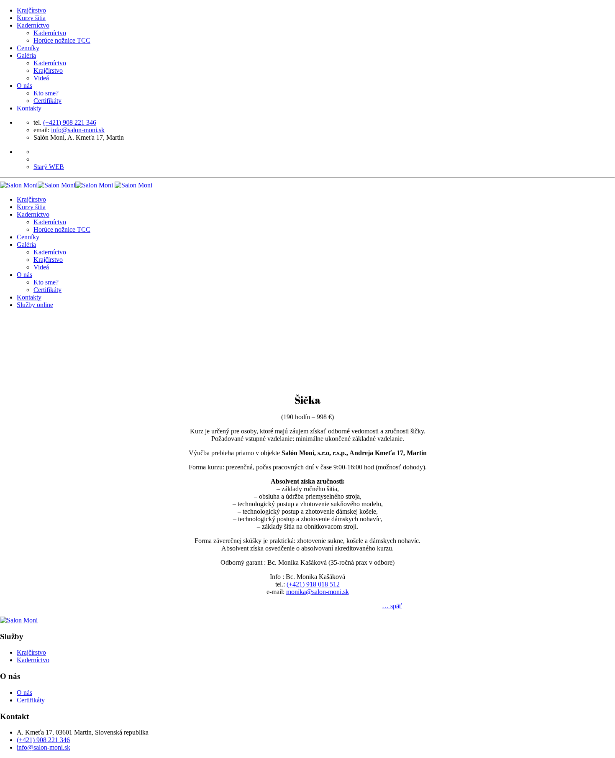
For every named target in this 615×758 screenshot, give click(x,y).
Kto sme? (46, 93)
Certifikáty (47, 100)
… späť (392, 605)
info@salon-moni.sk (78, 129)
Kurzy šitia (31, 17)
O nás (24, 85)
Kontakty (29, 108)
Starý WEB (48, 166)
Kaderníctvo (33, 25)
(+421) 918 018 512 (313, 584)
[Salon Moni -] (56, 185)
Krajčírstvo (31, 10)
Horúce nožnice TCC (61, 40)
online (35, 304)
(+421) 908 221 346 (69, 122)
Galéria (26, 55)
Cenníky (28, 47)
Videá (41, 78)
